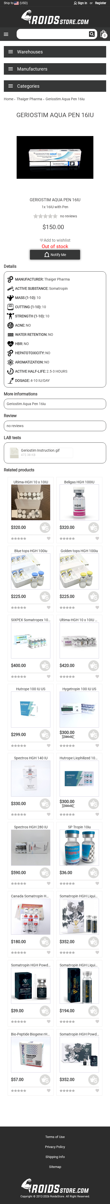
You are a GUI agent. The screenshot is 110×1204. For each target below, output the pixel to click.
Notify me (58, 255)
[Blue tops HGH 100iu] (30, 571)
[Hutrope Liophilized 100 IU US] (79, 779)
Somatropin (58, 288)
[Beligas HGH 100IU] (79, 502)
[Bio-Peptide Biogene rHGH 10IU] (30, 1055)
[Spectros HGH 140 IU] (30, 779)
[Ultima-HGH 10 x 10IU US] (79, 640)
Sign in (82, 3)
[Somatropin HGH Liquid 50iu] (79, 986)
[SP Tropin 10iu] (79, 848)
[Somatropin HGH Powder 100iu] (79, 1055)
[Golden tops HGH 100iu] (79, 571)
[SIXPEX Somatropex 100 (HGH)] (30, 640)
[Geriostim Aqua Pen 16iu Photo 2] (55, 195)
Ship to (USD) (16, 3)
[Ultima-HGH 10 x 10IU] (30, 502)
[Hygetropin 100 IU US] (79, 710)
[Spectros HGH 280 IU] (30, 848)
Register (100, 3)
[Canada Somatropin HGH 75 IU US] (30, 917)
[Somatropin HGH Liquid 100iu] (79, 917)
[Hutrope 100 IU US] (30, 710)
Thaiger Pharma (57, 279)
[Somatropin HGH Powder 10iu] (30, 986)
